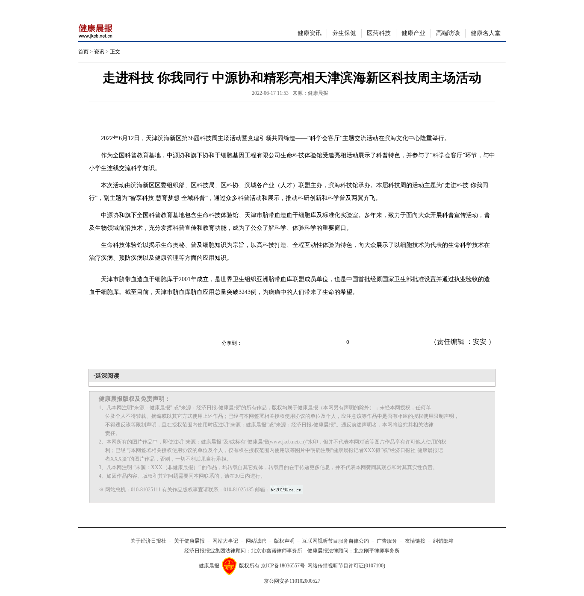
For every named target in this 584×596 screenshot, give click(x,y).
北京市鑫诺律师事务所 (276, 551)
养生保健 (344, 33)
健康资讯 (309, 33)
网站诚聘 (256, 541)
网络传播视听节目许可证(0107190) (346, 566)
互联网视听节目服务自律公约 (335, 541)
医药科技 (379, 33)
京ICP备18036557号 (283, 566)
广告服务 (387, 541)
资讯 (99, 52)
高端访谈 (448, 33)
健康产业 (413, 33)
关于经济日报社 (148, 541)
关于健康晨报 (189, 541)
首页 (83, 52)
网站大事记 (225, 541)
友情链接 (415, 541)
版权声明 (284, 541)
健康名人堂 (486, 33)
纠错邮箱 (443, 541)
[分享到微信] (253, 342)
